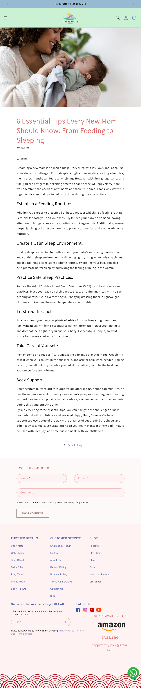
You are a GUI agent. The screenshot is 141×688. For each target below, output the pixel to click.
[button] (5, 18)
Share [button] (24, 158)
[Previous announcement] (7, 4)
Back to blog (75, 445)
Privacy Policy (66, 630)
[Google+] (85, 610)
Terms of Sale (24, 633)
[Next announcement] (134, 4)
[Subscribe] (66, 622)
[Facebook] (78, 610)
